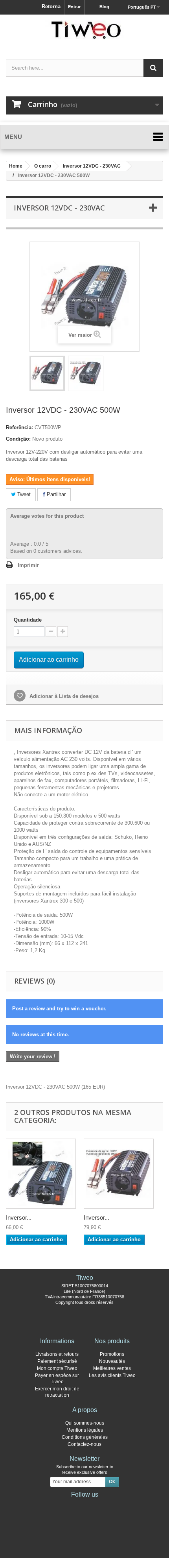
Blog (104, 6)
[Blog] (97, 1505)
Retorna (51, 6)
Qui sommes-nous (84, 1423)
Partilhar (55, 494)
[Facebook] (59, 1505)
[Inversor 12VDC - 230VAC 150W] (41, 1174)
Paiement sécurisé (57, 1361)
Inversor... (18, 1217)
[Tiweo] (84, 29)
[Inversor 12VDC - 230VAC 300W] (119, 1174)
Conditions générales (85, 1437)
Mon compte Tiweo (57, 1368)
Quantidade (28, 620)
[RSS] (109, 1505)
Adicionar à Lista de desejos (63, 696)
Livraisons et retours (57, 1354)
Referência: (19, 427)
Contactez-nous (84, 1444)
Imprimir (28, 565)
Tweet (23, 494)
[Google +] (84, 1505)
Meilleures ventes (112, 1368)
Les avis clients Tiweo (112, 1375)
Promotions (112, 1354)
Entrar (74, 6)
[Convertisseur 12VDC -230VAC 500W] (47, 373)
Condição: (18, 439)
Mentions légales (84, 1430)
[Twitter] (71, 1505)
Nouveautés (112, 1361)
